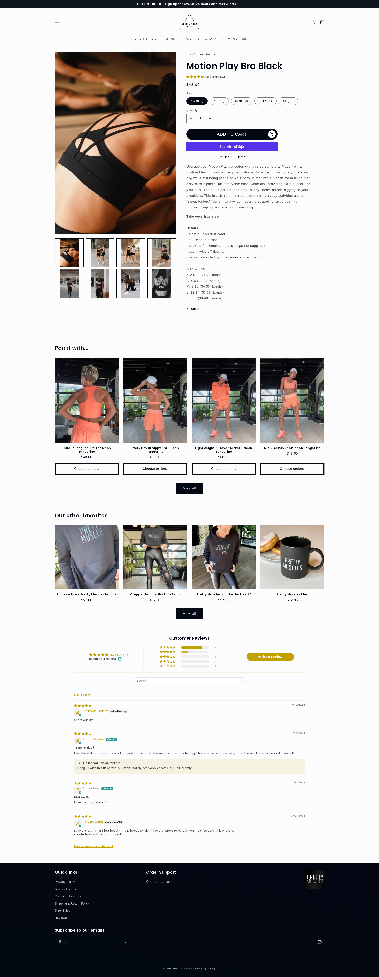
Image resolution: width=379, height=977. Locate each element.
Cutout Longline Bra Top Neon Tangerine (86, 449)
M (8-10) (241, 101)
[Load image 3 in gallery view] (130, 252)
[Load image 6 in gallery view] (100, 283)
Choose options (86, 468)
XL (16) (288, 101)
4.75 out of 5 (119, 655)
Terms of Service (67, 889)
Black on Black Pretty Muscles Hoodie (87, 594)
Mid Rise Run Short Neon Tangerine (292, 448)
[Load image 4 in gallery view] (161, 252)
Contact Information (69, 896)
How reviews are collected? (93, 846)
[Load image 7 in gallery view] (130, 283)
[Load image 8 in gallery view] (161, 283)
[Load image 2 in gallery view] (100, 252)
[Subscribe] (124, 942)
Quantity (191, 110)
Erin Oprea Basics (183, 968)
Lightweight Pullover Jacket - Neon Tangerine (223, 449)
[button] (67, 22)
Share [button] (195, 308)
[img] (82, 706)
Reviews (61, 917)
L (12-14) (265, 101)
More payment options (232, 156)
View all (189, 488)
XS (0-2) (197, 101)
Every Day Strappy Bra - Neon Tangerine (155, 449)
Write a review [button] (270, 656)
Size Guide (62, 910)
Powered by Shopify (204, 968)
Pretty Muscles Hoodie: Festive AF (224, 594)
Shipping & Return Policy (72, 903)
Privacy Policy (65, 881)
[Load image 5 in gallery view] (69, 283)
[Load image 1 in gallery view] (69, 252)
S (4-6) (219, 101)
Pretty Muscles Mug (292, 594)
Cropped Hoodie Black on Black (155, 594)
